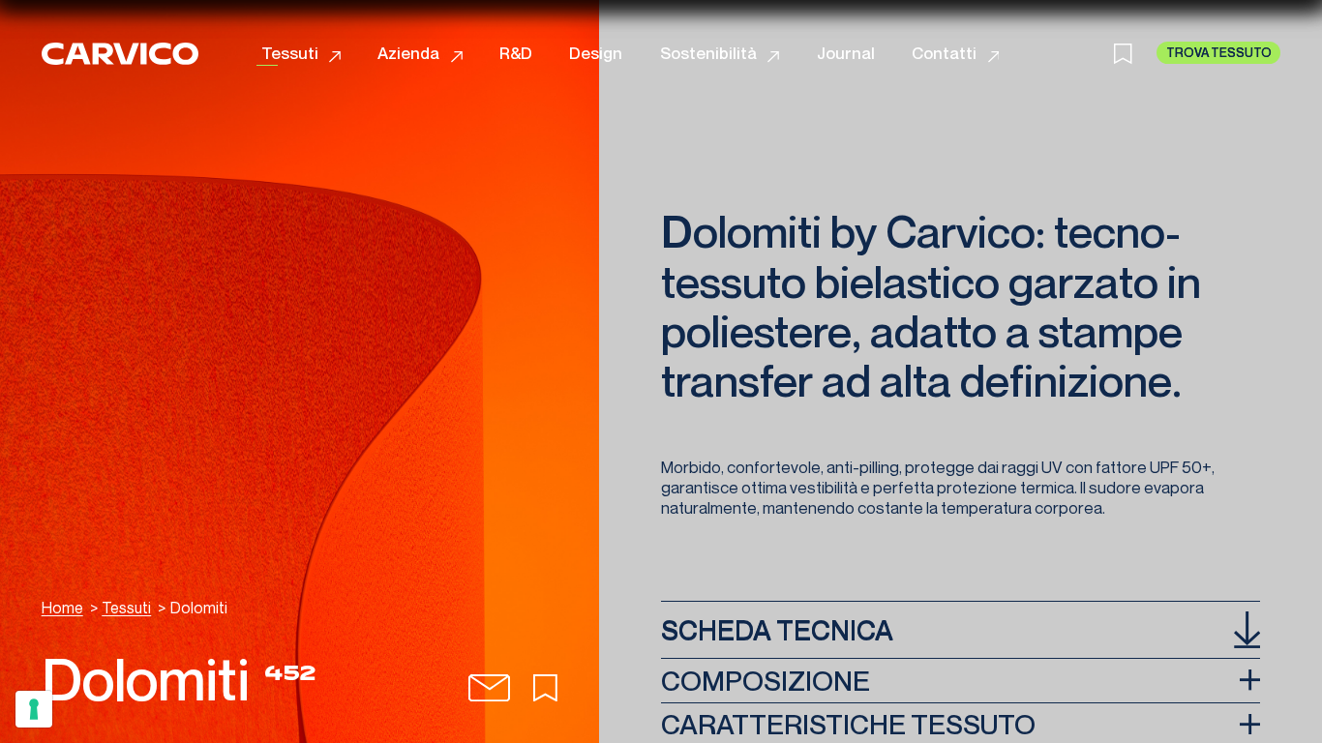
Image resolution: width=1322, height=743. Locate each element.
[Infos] (489, 687)
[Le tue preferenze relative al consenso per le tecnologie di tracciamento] (33, 709)
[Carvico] (120, 53)
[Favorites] (1135, 53)
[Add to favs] (545, 688)
